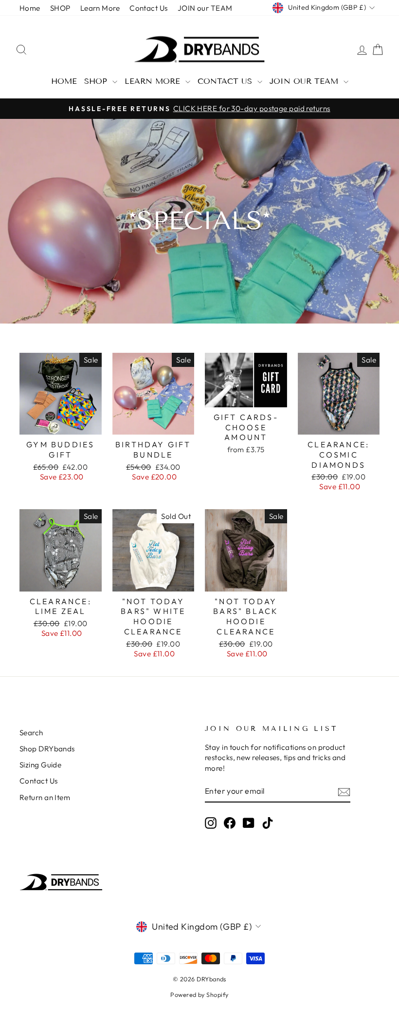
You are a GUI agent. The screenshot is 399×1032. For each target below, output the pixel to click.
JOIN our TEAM (205, 8)
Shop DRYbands (47, 748)
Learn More (100, 8)
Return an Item (44, 797)
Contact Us (148, 8)
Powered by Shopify (199, 994)
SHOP (60, 8)
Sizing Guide (40, 764)
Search (31, 732)
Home (29, 8)
